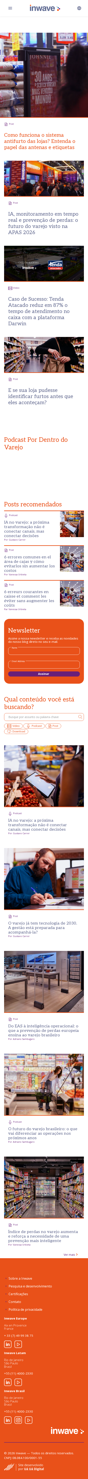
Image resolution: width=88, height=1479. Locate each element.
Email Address (18, 661)
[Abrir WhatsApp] (78, 1468)
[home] (44, 8)
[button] (79, 8)
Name (14, 647)
